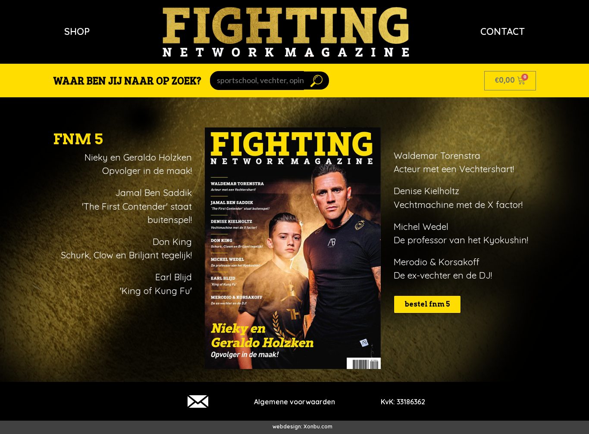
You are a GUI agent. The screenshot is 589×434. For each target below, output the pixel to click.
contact (502, 31)
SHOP (77, 31)
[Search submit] (316, 80)
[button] (427, 304)
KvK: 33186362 (403, 401)
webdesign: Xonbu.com (302, 426)
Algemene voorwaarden (294, 401)
